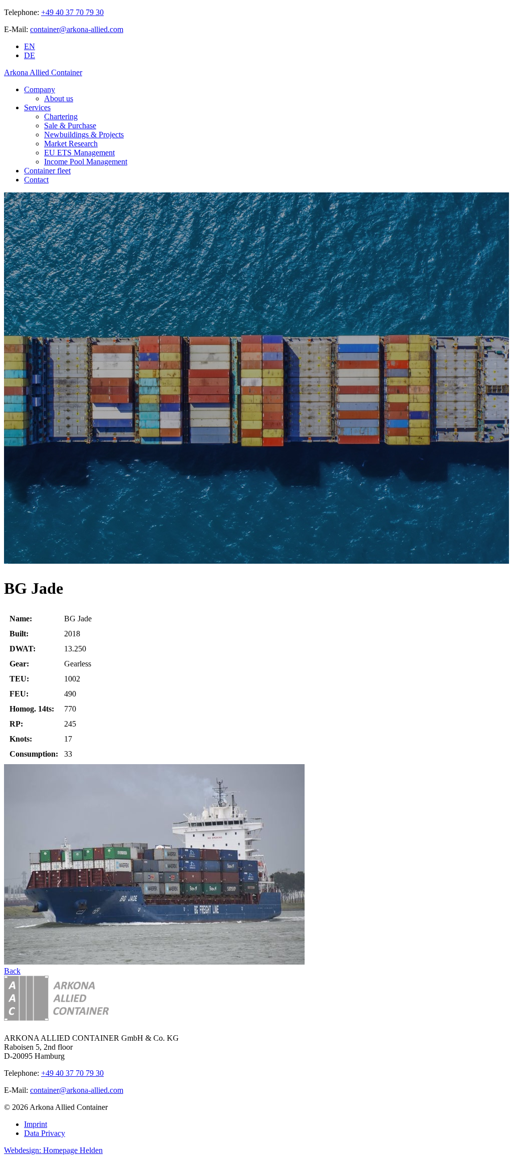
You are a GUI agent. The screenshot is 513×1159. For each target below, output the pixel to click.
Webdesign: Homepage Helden (53, 1150)
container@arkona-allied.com (76, 29)
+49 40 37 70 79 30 (72, 12)
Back (12, 971)
